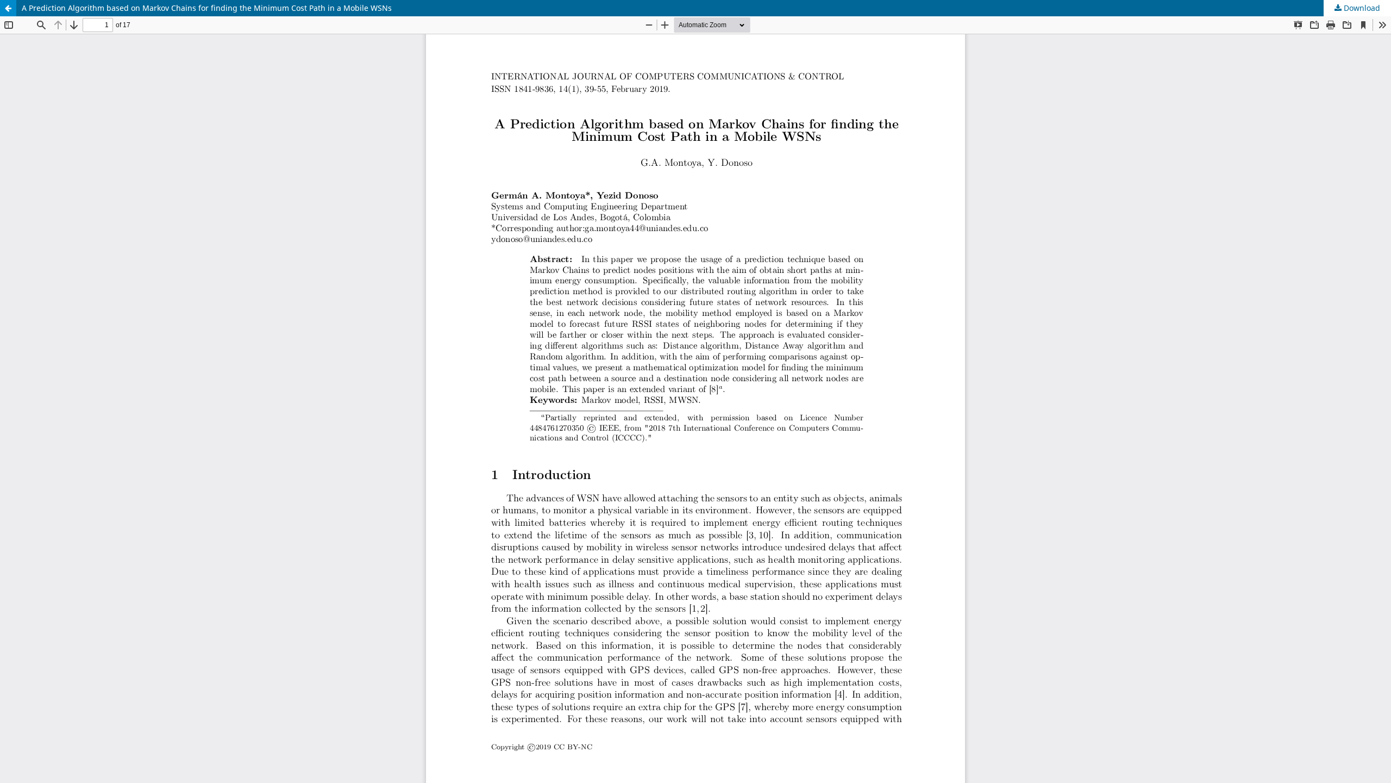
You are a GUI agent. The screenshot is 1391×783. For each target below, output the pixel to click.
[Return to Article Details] (8, 8)
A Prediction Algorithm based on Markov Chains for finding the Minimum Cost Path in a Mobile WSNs (207, 8)
